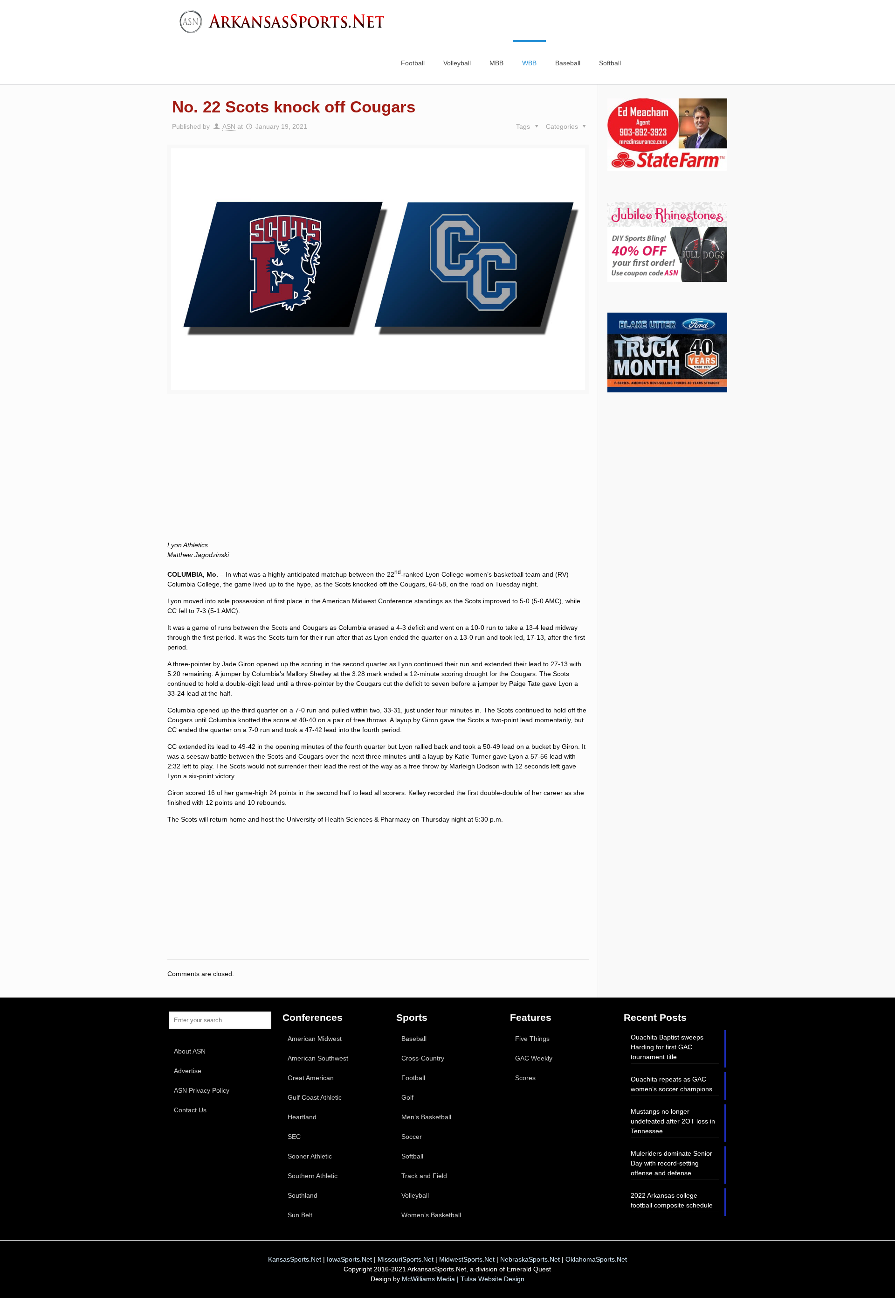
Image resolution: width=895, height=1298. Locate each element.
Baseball (414, 1038)
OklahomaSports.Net (596, 1259)
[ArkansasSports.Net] (285, 21)
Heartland (302, 1117)
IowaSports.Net (349, 1259)
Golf (407, 1097)
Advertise (187, 1071)
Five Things (532, 1038)
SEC (294, 1136)
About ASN (190, 1051)
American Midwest (315, 1038)
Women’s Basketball (431, 1215)
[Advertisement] (378, 477)
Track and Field (424, 1175)
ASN (228, 126)
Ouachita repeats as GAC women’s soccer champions (671, 1084)
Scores (525, 1078)
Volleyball (415, 1195)
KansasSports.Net (294, 1259)
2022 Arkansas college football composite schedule (672, 1200)
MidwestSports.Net (467, 1259)
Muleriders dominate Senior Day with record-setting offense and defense (671, 1163)
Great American (311, 1078)
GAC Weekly (533, 1058)
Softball (412, 1156)
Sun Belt (300, 1215)
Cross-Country (422, 1058)
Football (413, 1078)
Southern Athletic (312, 1175)
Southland (302, 1195)
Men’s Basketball (426, 1117)
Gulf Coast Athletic (315, 1097)
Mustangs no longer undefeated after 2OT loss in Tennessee (673, 1121)
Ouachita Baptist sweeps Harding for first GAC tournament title (667, 1047)
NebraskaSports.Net (530, 1259)
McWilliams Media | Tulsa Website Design (463, 1279)
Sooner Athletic (310, 1156)
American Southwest (318, 1058)
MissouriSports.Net (406, 1259)
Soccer (411, 1136)
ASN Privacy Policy (201, 1090)
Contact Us (190, 1110)
